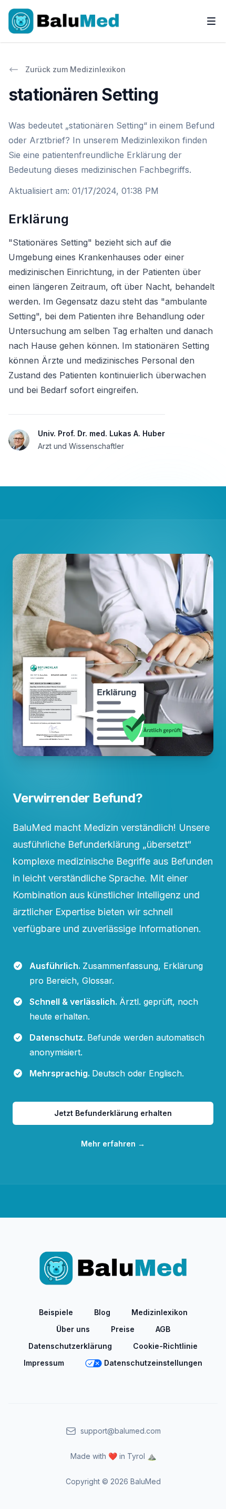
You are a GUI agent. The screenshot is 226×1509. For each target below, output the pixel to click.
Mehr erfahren (113, 1143)
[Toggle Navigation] (211, 21)
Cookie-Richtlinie (165, 1345)
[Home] (63, 21)
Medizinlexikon (159, 1312)
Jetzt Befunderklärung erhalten (113, 1113)
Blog (102, 1312)
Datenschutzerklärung (70, 1345)
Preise (123, 1329)
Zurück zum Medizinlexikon (75, 69)
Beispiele (56, 1312)
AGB (163, 1329)
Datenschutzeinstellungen (153, 1362)
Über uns (73, 1329)
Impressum (44, 1362)
